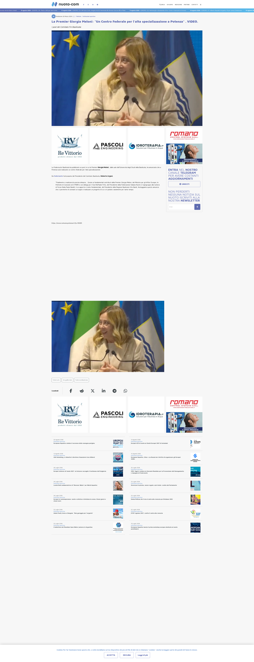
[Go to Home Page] (74, 16)
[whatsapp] (125, 391)
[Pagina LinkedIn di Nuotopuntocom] (93, 3)
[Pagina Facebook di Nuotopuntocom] (83, 3)
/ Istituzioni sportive (88, 16)
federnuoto (58, 176)
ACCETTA (111, 655)
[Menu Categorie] (200, 3)
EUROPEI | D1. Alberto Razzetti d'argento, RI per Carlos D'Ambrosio (194, 10)
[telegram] (114, 391)
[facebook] (70, 391)
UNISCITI (185, 184)
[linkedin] (103, 391)
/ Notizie (78, 16)
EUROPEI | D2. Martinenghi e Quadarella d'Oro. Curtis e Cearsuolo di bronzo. (136, 10)
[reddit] (81, 391)
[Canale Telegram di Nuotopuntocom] (97, 3)
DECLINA (127, 655)
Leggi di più (143, 655)
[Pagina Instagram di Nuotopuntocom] (88, 3)
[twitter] (92, 391)
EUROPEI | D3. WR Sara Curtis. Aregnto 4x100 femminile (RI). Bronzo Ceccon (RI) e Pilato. (71, 10)
